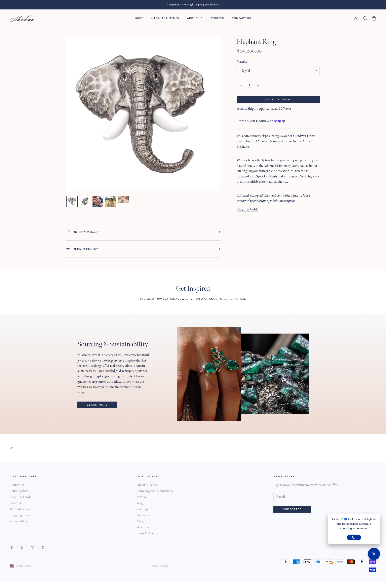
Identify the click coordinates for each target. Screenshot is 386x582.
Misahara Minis (165, 18)
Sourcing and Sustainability (155, 491)
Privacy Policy (19, 521)
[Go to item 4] (110, 201)
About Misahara (147, 485)
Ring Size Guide (247, 209)
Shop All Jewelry (147, 533)
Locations (16, 503)
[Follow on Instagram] (33, 548)
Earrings (142, 509)
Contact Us (241, 18)
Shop (139, 18)
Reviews (142, 497)
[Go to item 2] (84, 201)
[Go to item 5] (123, 199)
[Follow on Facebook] (12, 548)
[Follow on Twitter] (22, 548)
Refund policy (19, 491)
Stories (217, 18)
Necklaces (143, 515)
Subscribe (292, 509)
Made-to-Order (278, 99)
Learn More (97, 405)
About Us (194, 18)
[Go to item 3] (97, 201)
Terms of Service (20, 509)
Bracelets (142, 527)
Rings (141, 521)
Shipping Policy (20, 515)
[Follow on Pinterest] (43, 548)
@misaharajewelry (175, 298)
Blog (140, 503)
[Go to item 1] (72, 201)
